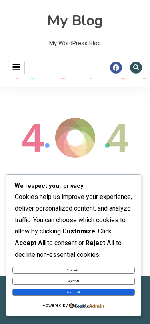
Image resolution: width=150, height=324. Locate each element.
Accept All (73, 292)
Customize (73, 270)
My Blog (75, 20)
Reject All (73, 281)
